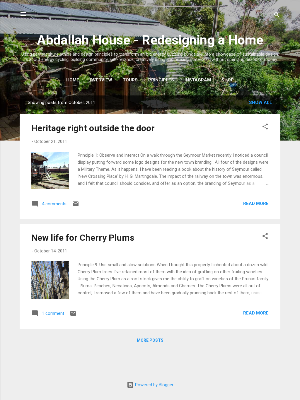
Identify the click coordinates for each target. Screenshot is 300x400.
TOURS (130, 80)
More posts (150, 340)
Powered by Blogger (153, 384)
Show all (260, 102)
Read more (256, 203)
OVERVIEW (101, 80)
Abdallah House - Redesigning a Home (150, 40)
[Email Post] (75, 205)
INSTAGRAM (198, 80)
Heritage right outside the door (93, 128)
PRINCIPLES (161, 80)
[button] (265, 127)
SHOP (227, 80)
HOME (72, 80)
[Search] (276, 16)
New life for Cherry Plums (82, 238)
